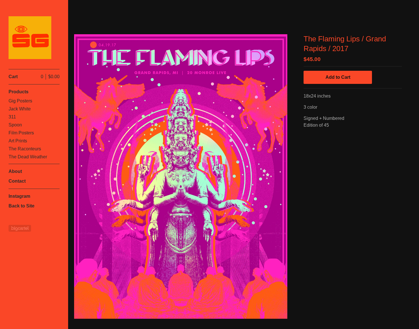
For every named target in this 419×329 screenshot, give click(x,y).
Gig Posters (20, 100)
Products (19, 91)
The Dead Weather (28, 156)
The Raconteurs (25, 148)
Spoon (15, 124)
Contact (17, 181)
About (15, 171)
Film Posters (21, 132)
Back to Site (21, 205)
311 (12, 116)
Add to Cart (338, 77)
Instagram (19, 196)
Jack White (20, 108)
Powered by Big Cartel (20, 228)
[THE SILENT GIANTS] (30, 37)
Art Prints (18, 140)
